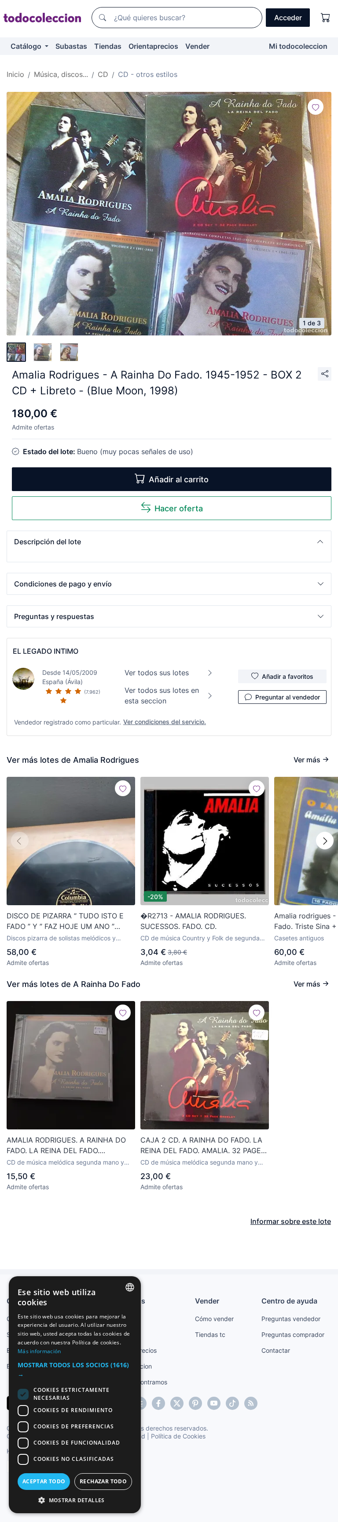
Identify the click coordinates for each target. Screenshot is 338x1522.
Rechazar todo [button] (103, 1481)
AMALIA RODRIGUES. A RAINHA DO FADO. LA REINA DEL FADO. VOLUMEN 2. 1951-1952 (66, 1146)
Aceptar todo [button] (44, 1481)
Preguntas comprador (292, 1334)
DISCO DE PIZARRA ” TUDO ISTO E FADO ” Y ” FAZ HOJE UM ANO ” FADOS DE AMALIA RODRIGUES (65, 921)
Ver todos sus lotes (157, 672)
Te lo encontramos (140, 1382)
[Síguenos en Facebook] (158, 1403)
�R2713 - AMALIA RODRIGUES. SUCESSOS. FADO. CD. (193, 921)
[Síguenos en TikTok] (232, 1403)
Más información (39, 1351)
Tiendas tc (210, 1334)
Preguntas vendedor (290, 1318)
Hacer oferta (178, 508)
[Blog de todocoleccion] (250, 1403)
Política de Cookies (178, 1436)
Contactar (275, 1350)
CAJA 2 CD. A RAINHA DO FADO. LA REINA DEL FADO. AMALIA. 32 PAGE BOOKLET (201, 1146)
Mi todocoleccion (298, 46)
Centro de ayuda (289, 1300)
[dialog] (75, 1394)
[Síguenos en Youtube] (213, 1403)
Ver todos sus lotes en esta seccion (162, 695)
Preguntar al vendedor (287, 697)
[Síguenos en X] (177, 1403)
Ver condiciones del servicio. (164, 721)
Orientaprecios (153, 46)
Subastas (71, 46)
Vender (197, 46)
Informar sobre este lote (290, 1221)
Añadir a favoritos (287, 676)
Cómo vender (214, 1318)
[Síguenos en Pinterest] (195, 1403)
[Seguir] (315, 107)
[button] (169, 541)
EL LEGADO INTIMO (45, 651)
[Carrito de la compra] (325, 17)
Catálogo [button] (27, 46)
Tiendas (107, 46)
